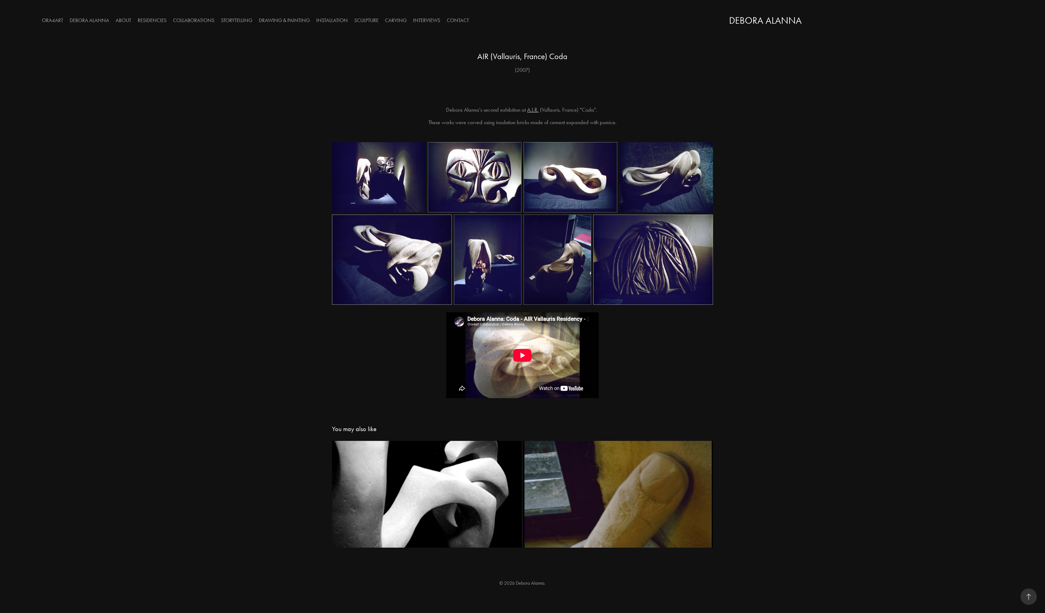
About (123, 20)
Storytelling (236, 20)
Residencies (152, 20)
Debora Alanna (89, 20)
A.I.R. (533, 109)
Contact (458, 20)
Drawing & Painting (284, 20)
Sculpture (366, 20)
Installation (332, 20)
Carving (396, 20)
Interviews (426, 20)
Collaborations (193, 20)
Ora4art (52, 20)
